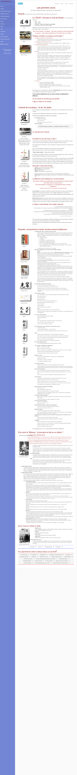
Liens (2, 29)
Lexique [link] (68, 554)
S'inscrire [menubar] (2, 23)
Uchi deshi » (24, 136)
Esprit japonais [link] (49, 546)
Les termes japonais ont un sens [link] (42, 562)
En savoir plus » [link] (59, 43)
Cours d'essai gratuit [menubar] (5, 16)
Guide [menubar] (2, 21)
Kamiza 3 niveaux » (24, 261)
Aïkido (2, 26)
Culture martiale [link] (28, 562)
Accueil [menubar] (2, 6)
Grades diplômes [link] (27, 560)
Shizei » (24, 343)
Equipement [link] (43, 554)
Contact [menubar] (2, 8)
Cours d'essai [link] (24, 554)
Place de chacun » (24, 54)
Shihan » (24, 330)
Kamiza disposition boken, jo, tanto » (24, 277)
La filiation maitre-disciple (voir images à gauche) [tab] (47, 204)
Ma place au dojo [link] (44, 556)
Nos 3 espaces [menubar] (4, 18)
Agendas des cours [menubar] (5, 13)
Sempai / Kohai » (24, 290)
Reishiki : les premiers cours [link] (56, 554)
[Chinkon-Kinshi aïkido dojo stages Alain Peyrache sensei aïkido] (26, 435)
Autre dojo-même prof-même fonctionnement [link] (46, 558)
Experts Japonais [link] (24, 556)
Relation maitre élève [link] (56, 556)
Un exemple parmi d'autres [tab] (40, 132)
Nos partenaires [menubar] (5, 44)
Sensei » (24, 316)
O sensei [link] (33, 546)
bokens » (24, 41)
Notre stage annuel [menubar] (8, 53)
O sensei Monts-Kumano (23, 456)
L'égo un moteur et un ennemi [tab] (41, 101)
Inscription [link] (34, 554)
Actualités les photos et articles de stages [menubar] (8, 50)
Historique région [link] (63, 558)
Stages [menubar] (2, 34)
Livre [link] (40, 546)
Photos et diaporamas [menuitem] (5, 39)
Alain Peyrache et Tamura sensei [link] (60, 562)
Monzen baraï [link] (68, 556)
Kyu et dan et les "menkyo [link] (62, 560)
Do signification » (24, 124)
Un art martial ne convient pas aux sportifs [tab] (45, 98)
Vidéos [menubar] (2, 41)
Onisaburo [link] (58, 546)
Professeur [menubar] (3, 31)
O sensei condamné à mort (24, 544)
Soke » (24, 357)
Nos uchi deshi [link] (39, 560)
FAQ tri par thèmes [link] (28, 558)
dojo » (24, 27)
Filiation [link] (34, 556)
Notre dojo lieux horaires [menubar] (6, 11)
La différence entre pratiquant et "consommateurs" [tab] (48, 178)
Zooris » (24, 246)
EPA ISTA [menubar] (71, 3)
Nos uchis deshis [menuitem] (4, 36)
